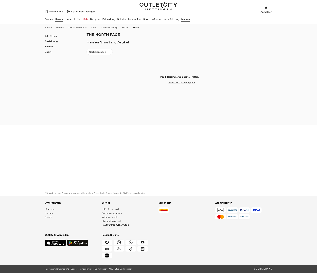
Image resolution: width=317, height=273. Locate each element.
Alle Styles (51, 36)
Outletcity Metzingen (158, 6)
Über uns (50, 209)
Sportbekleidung (109, 27)
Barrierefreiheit (78, 269)
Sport (146, 19)
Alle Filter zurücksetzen (181, 82)
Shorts (136, 27)
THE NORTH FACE (77, 27)
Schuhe (121, 19)
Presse (48, 217)
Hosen (125, 27)
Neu (79, 19)
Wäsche (156, 19)
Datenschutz (63, 269)
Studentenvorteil (111, 220)
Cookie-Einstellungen (97, 269)
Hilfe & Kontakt (110, 209)
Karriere (49, 213)
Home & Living (171, 19)
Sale (85, 19)
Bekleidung (108, 19)
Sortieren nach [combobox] (97, 52)
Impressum (50, 269)
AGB (111, 269)
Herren (48, 27)
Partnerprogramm (112, 213)
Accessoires (134, 19)
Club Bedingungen (123, 269)
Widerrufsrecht (110, 217)
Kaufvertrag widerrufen (115, 225)
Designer (95, 19)
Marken (185, 19)
